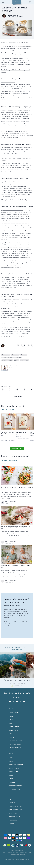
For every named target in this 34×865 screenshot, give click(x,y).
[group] (13, 665)
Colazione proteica (14, 726)
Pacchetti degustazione (15, 744)
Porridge (11, 716)
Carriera (11, 778)
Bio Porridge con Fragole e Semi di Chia (8, 432)
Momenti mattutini (7, 360)
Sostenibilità (12, 761)
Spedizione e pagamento (15, 809)
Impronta (11, 799)
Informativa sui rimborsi (13, 852)
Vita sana (18, 357)
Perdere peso (5, 355)
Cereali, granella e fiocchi (15, 740)
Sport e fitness (24, 360)
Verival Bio (4, 42)
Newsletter (12, 782)
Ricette (16, 360)
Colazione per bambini (8, 357)
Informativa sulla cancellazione (22, 859)
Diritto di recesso (13, 813)
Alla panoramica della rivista (9, 460)
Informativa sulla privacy (25, 852)
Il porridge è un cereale (8, 82)
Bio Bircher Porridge (21, 432)
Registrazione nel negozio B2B (17, 785)
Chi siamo (11, 757)
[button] (3, 2)
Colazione (23, 355)
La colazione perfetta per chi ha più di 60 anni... (15, 528)
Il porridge (16, 50)
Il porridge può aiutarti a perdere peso (12, 210)
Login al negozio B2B (14, 789)
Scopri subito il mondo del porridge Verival (13, 336)
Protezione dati (13, 820)
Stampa (11, 775)
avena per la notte (15, 317)
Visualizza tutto (17, 448)
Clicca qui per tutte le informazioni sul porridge (14, 200)
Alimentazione (13, 42)
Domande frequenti (14, 768)
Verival (16, 850)
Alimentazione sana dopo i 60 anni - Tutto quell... (15, 567)
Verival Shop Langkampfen (16, 764)
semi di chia (29, 98)
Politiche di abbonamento (16, 806)
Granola (11, 719)
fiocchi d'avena (10, 93)
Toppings (11, 737)
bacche (7, 287)
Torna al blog (18, 396)
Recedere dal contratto (15, 816)
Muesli (10, 723)
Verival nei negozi (13, 771)
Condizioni (12, 802)
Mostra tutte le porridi (7, 409)
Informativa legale (10, 859)
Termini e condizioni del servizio (18, 854)
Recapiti (24, 856)
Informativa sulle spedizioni (15, 856)
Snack (10, 733)
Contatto (11, 823)
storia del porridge (16, 110)
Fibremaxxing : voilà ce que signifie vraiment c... (17, 488)
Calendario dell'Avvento (15, 747)
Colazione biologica (14, 712)
